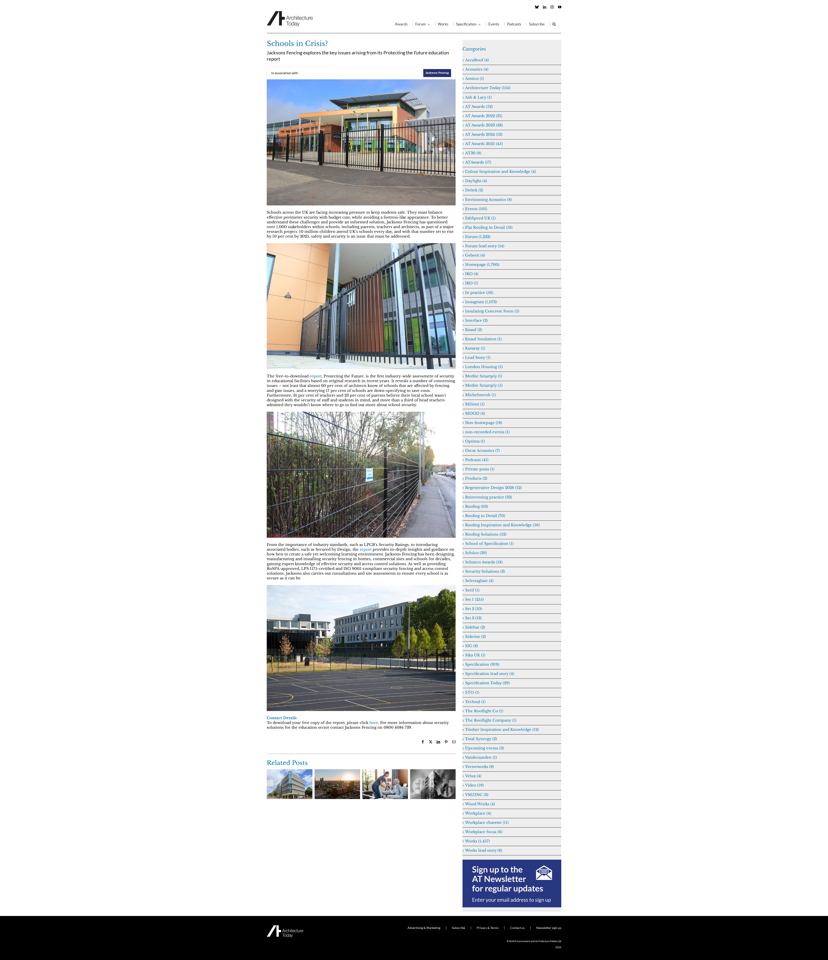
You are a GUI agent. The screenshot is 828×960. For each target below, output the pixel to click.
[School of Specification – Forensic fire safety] (433, 771)
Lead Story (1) (478, 357)
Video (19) (474, 785)
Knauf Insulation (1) (483, 339)
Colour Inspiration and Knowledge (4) (500, 171)
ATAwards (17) (478, 162)
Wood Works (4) (480, 804)
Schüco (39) (476, 553)
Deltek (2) (474, 190)
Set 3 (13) (473, 618)
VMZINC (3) (476, 795)
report (315, 376)
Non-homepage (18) (483, 423)
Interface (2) (476, 320)
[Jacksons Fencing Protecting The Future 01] (361, 413)
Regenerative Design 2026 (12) (493, 488)
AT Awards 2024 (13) (483, 134)
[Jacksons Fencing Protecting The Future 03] (361, 245)
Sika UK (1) (475, 655)
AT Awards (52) (479, 106)
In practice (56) (479, 292)
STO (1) (472, 692)
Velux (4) (473, 776)
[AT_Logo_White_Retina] (285, 927)
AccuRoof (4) (477, 60)
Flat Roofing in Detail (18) (489, 227)
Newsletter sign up (548, 928)
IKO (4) (471, 274)
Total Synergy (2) (481, 739)
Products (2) (476, 478)
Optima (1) (475, 441)
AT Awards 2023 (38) (484, 125)
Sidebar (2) (475, 627)
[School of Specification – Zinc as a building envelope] (289, 771)
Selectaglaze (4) (479, 581)
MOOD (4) (475, 413)
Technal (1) (475, 702)
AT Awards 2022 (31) (483, 116)
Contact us (517, 928)
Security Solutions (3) (485, 571)
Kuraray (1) (475, 348)
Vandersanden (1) (481, 757)
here (373, 722)
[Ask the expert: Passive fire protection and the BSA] (337, 771)
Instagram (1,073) (481, 302)
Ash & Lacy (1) (478, 97)
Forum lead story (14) (484, 246)
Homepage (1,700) (482, 264)
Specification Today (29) (487, 683)
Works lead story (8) (483, 850)
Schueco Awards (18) (484, 562)
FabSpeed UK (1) (480, 218)
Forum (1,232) (478, 237)
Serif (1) (472, 590)
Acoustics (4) (476, 69)
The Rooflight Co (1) (484, 711)
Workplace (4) (478, 813)
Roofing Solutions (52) (486, 534)
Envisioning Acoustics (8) (488, 199)
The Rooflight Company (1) (490, 720)
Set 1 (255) (474, 599)
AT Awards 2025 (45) (484, 144)
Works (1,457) (477, 841)
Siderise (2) (475, 636)
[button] (554, 24)
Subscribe (458, 928)
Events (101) (476, 209)
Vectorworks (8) (479, 767)
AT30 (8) (473, 153)
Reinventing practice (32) (488, 497)
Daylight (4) (476, 181)
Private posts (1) (479, 469)
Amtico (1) (474, 78)
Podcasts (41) (476, 460)
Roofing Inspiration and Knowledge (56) (502, 525)
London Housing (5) (484, 367)
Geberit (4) (475, 255)
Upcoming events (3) (484, 748)
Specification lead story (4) (489, 674)
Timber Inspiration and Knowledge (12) (502, 729)
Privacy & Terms (488, 928)
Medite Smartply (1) (483, 376)
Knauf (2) (473, 330)
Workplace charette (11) (487, 822)
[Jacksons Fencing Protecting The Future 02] (361, 81)
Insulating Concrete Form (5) (492, 311)
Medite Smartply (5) (484, 385)
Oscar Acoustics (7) (482, 450)
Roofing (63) (476, 506)
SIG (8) (471, 646)
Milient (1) (475, 404)
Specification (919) (482, 664)
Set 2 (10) (473, 609)
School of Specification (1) (489, 543)
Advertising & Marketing (424, 928)
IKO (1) (471, 283)
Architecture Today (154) (487, 88)
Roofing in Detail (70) (485, 516)
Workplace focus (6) (483, 832)
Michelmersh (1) (480, 395)
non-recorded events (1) (487, 432)
